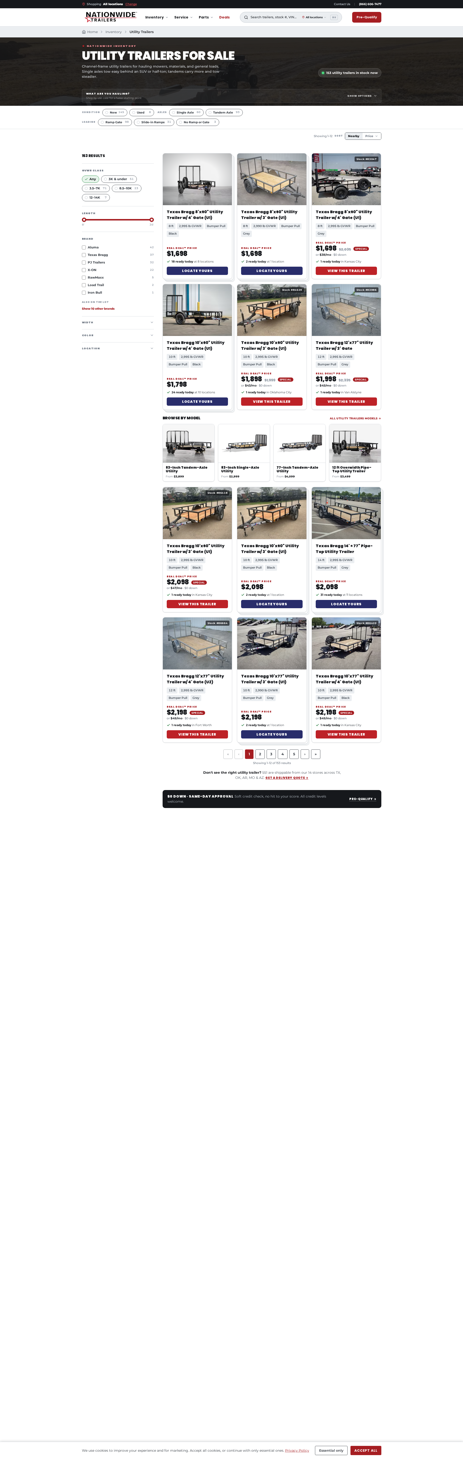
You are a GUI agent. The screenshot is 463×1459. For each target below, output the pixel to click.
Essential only (331, 1450)
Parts (204, 17)
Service (181, 17)
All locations (314, 17)
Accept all (365, 1450)
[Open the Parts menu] (211, 17)
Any (92, 179)
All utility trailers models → (355, 418)
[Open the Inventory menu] (166, 17)
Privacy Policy (297, 1450)
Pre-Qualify (367, 17)
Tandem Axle (226, 112)
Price (369, 136)
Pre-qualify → (362, 799)
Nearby (353, 136)
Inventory (154, 17)
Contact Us (342, 4)
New (117, 112)
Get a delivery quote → (286, 778)
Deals (224, 17)
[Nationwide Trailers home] (111, 17)
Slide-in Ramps (156, 122)
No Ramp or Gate (200, 122)
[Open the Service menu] (191, 17)
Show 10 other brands (98, 308)
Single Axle (189, 112)
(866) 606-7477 (370, 4)
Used (144, 112)
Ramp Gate (117, 122)
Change (131, 4)
